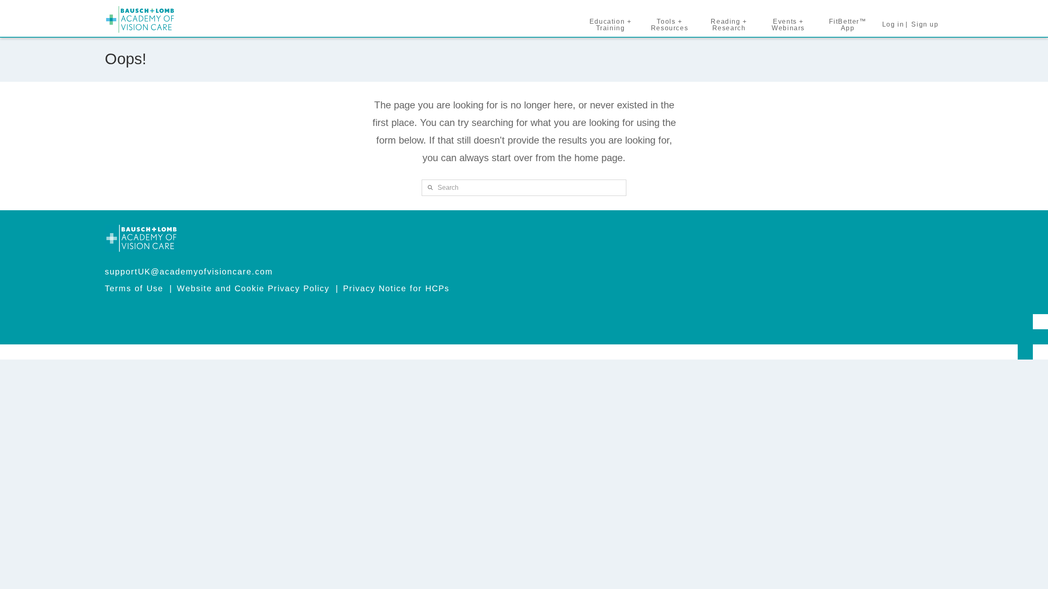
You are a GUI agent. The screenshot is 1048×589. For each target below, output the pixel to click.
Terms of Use (134, 288)
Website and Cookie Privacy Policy (253, 288)
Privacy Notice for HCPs (396, 288)
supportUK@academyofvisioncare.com (189, 271)
